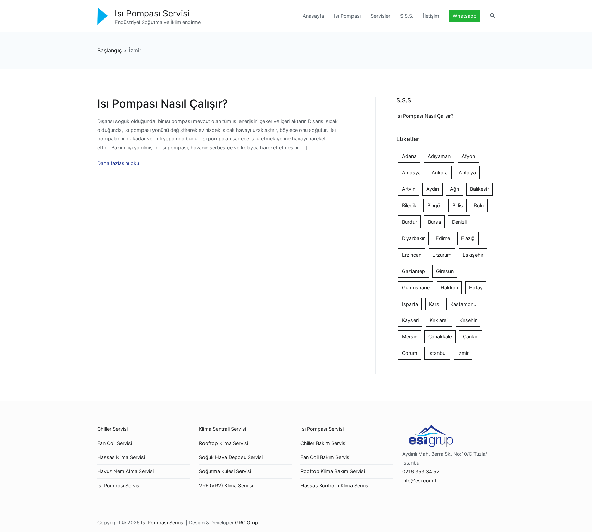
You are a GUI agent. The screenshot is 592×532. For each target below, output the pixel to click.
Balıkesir (479, 189)
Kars (434, 304)
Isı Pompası (347, 16)
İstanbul (437, 353)
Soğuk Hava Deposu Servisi (231, 457)
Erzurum (442, 255)
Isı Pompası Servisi (152, 13)
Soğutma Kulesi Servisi (225, 471)
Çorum (409, 353)
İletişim (431, 16)
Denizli (459, 222)
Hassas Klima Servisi (121, 457)
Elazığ (468, 238)
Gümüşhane (416, 287)
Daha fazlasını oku (118, 163)
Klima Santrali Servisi (222, 429)
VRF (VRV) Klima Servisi (226, 485)
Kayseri (410, 320)
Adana (409, 156)
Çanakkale (440, 336)
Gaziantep (413, 271)
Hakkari (449, 287)
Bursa (434, 222)
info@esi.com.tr (420, 480)
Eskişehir (473, 255)
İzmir (463, 353)
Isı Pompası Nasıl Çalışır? (162, 103)
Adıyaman (439, 156)
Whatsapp (465, 16)
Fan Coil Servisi (114, 443)
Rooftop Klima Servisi (223, 443)
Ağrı (454, 189)
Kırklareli (439, 320)
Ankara (440, 172)
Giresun (445, 271)
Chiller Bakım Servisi (323, 443)
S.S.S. (407, 16)
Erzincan (411, 255)
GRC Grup (246, 522)
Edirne (443, 238)
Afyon (468, 156)
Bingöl (434, 205)
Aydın (432, 189)
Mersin (409, 336)
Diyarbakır (413, 238)
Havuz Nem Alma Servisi (125, 471)
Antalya (467, 172)
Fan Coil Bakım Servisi (325, 457)
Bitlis (457, 205)
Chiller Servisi (112, 429)
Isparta (410, 304)
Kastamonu (463, 304)
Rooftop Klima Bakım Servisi (332, 471)
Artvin (408, 189)
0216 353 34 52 (421, 471)
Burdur (409, 222)
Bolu (479, 205)
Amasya (411, 172)
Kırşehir (468, 320)
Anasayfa (313, 16)
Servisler (380, 16)
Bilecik (409, 205)
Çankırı (470, 336)
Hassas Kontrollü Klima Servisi (334, 485)
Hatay (476, 287)
